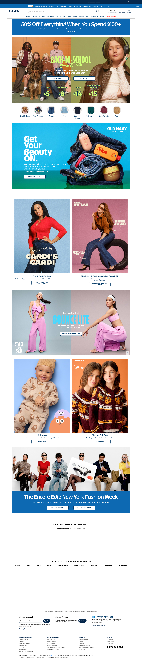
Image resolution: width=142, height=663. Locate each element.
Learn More (101, 625)
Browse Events (57, 507)
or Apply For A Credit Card (53, 649)
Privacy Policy (23, 629)
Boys (75, 16)
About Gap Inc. (90, 655)
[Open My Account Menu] (124, 2)
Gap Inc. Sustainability (84, 645)
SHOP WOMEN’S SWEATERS (42, 283)
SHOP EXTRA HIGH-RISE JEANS (100, 284)
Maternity (94, 16)
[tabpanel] (71, 533)
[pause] (127, 352)
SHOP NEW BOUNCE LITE (71, 333)
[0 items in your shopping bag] (128, 2)
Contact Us (110, 639)
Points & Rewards (51, 641)
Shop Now (42, 441)
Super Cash (82, 649)
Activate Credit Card (52, 645)
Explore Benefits (51, 643)
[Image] (71, 27)
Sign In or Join (91, 2)
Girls (69, 16)
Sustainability (81, 655)
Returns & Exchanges (24, 643)
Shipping (21, 641)
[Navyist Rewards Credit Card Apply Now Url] (71, 6)
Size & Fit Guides (23, 649)
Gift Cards (21, 647)
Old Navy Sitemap (83, 639)
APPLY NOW (105, 6)
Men (64, 16)
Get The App (110, 643)
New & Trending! (31, 16)
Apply (94, 625)
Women (58, 16)
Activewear (50, 16)
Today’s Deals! (111, 16)
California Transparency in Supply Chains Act (47, 657)
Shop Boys (84, 78)
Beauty (102, 16)
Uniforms (42, 16)
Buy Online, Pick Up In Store (26, 651)
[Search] (97, 11)
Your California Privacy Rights (61, 655)
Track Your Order (23, 645)
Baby (87, 16)
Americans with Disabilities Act (26, 657)
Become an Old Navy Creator (86, 647)
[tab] (63, 528)
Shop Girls (57, 78)
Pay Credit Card (51, 639)
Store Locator (110, 641)
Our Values (81, 643)
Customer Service (23, 639)
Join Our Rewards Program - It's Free (56, 647)
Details (98, 2)
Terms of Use (73, 655)
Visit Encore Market (84, 507)
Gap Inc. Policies (64, 657)
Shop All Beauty (35, 176)
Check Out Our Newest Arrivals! (71, 561)
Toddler (81, 16)
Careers (81, 641)
